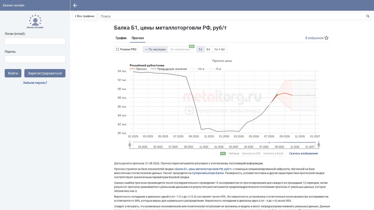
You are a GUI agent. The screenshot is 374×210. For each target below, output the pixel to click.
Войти (13, 73)
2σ (208, 49)
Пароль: (10, 51)
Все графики (85, 16)
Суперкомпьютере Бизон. (208, 173)
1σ (200, 49)
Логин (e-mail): (15, 34)
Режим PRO (128, 49)
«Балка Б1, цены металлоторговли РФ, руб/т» (203, 169)
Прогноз (138, 38)
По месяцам (157, 49)
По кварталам (181, 48)
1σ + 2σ (219, 49)
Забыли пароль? (35, 83)
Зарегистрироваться (45, 73)
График (121, 38)
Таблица (233, 153)
